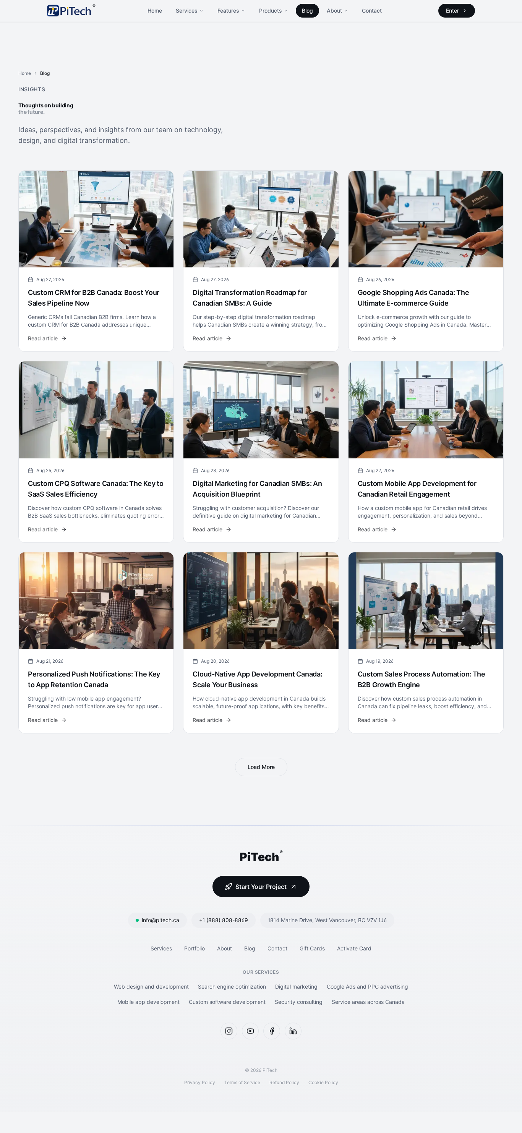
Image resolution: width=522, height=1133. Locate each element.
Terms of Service (242, 1082)
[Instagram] (228, 1031)
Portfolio (194, 948)
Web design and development (151, 986)
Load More (261, 767)
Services (187, 10)
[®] (69, 11)
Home (155, 10)
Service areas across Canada (368, 1002)
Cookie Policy (323, 1082)
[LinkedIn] (293, 1031)
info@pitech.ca (160, 920)
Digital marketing (296, 986)
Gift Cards (312, 948)
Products (270, 10)
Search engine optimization (232, 986)
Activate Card (354, 948)
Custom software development (227, 1002)
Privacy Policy (199, 1082)
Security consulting (299, 1002)
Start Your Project (261, 886)
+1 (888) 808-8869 (223, 920)
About (334, 10)
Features (228, 10)
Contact (372, 10)
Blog (307, 10)
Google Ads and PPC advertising (367, 986)
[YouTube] (250, 1031)
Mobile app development (148, 1002)
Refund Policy (284, 1082)
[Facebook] (271, 1031)
